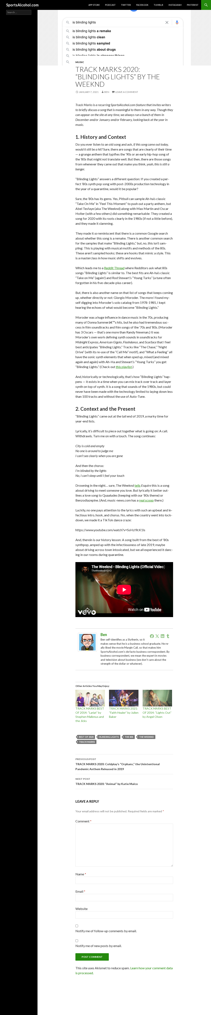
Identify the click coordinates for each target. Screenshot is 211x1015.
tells (138, 485)
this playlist (124, 367)
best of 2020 (86, 737)
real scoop (146, 500)
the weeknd (146, 737)
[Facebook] (151, 636)
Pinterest (192, 5)
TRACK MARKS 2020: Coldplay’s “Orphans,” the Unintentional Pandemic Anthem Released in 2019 (117, 764)
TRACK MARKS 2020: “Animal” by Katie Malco (106, 781)
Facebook (142, 5)
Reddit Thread (114, 268)
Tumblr (158, 5)
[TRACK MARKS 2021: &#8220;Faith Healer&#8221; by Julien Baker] (123, 698)
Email (80, 891)
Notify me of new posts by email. (98, 946)
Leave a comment (126, 92)
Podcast (110, 5)
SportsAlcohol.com (22, 5)
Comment (83, 821)
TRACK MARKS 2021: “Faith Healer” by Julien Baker (123, 712)
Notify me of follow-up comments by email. (106, 931)
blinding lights (109, 737)
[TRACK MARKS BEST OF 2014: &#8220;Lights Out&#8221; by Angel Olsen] (157, 698)
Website (81, 909)
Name (80, 874)
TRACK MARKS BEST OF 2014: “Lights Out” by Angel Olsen (157, 712)
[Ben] (87, 642)
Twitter (126, 5)
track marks (87, 741)
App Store (94, 5)
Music (79, 62)
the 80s (129, 737)
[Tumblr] (167, 636)
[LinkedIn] (162, 636)
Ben (106, 92)
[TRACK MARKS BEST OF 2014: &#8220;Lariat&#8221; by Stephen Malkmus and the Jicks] (90, 698)
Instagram (175, 5)
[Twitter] (157, 636)
